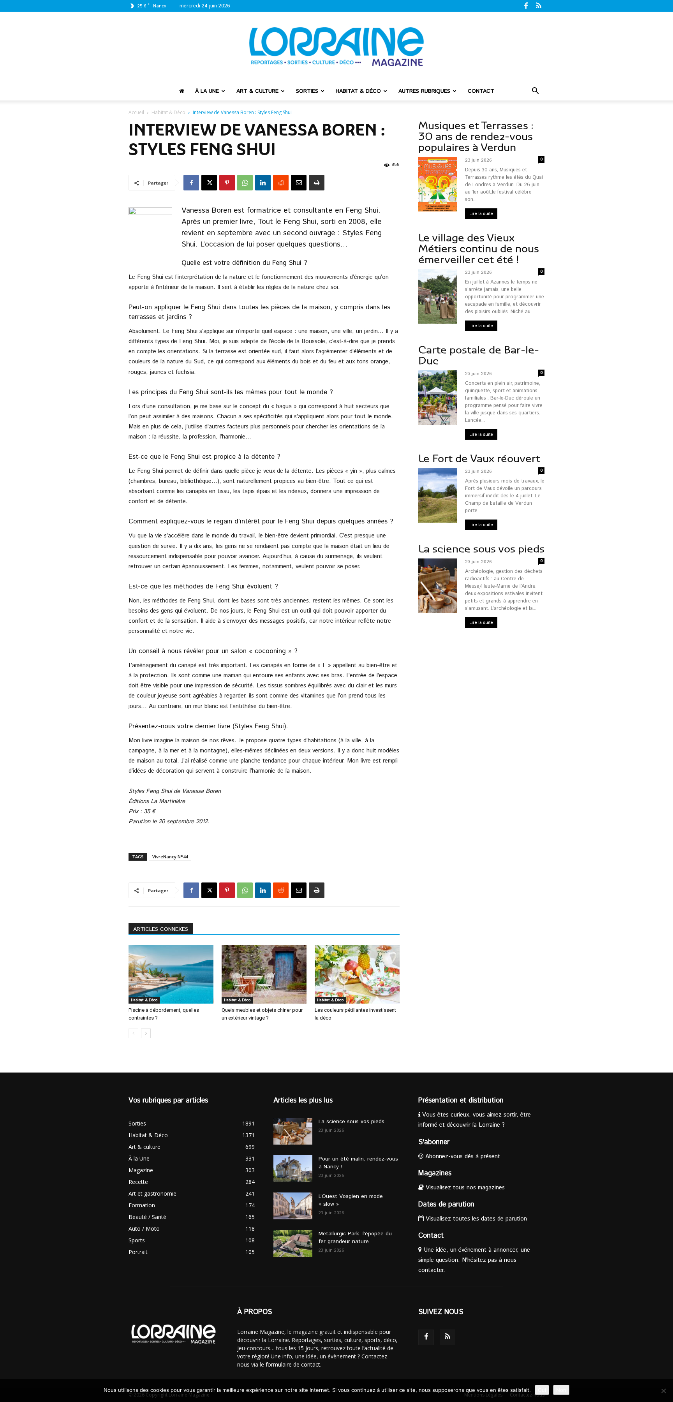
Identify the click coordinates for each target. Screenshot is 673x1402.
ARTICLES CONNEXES (160, 929)
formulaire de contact (293, 1364)
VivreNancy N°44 (170, 857)
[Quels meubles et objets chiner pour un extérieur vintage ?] (264, 974)
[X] (209, 182)
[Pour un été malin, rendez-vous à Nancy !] (292, 1168)
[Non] (663, 1391)
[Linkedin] (263, 182)
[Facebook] (526, 5)
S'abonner (433, 1142)
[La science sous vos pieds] (292, 1131)
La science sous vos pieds (481, 549)
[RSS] (538, 5)
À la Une (207, 91)
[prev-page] (133, 1033)
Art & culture (257, 91)
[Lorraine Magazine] (336, 47)
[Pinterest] (227, 182)
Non (561, 1390)
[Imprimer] (316, 182)
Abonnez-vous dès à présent (461, 1156)
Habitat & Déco (358, 91)
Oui (542, 1390)
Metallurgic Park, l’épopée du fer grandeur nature (355, 1237)
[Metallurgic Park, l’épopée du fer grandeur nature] (292, 1243)
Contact (481, 91)
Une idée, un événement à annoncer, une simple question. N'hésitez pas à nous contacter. (474, 1260)
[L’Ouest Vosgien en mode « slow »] (292, 1205)
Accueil (136, 112)
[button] (535, 91)
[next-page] (146, 1033)
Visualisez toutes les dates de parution (475, 1219)
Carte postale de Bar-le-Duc (478, 355)
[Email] (299, 182)
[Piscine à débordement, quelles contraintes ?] (171, 974)
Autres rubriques (424, 91)
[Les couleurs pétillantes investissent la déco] (357, 974)
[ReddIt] (281, 182)
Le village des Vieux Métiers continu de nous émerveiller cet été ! (478, 248)
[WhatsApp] (245, 182)
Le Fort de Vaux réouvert (479, 458)
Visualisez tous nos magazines (464, 1188)
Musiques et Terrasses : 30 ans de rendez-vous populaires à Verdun (476, 136)
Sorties (307, 91)
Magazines (434, 1173)
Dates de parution (446, 1204)
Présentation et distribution (461, 1101)
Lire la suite (481, 213)
